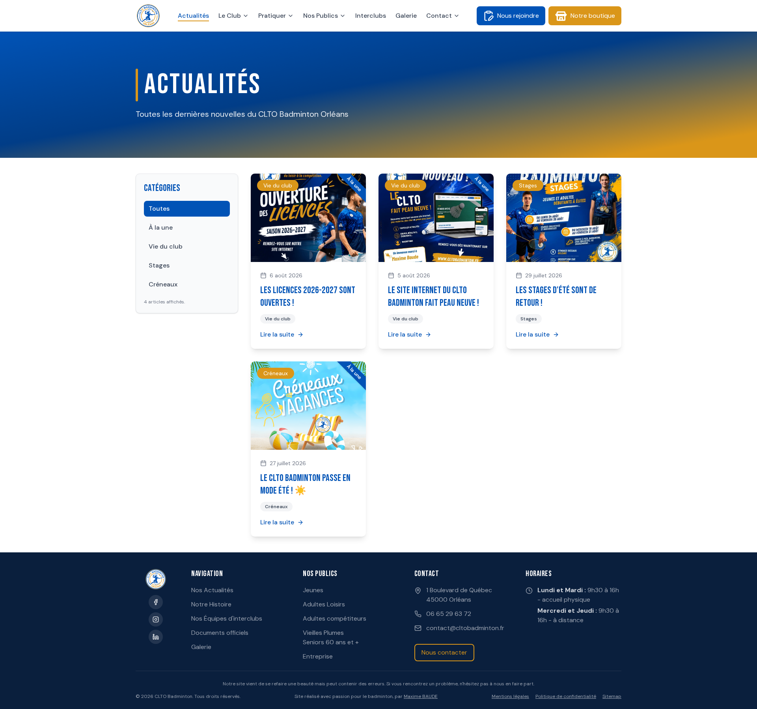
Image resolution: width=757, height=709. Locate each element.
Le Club (229, 15)
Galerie (406, 15)
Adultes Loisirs (324, 604)
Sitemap (611, 696)
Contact (439, 15)
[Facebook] (156, 602)
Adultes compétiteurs (334, 618)
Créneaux (163, 284)
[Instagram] (156, 619)
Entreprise (318, 656)
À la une (161, 227)
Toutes (159, 208)
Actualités (193, 15)
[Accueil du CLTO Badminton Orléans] (148, 15)
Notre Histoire (211, 604)
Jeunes (313, 590)
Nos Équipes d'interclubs (226, 618)
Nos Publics (320, 15)
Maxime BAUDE (421, 696)
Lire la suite (277, 334)
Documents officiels (219, 633)
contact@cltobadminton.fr (465, 628)
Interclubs (370, 15)
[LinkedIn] (156, 637)
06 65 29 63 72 (448, 614)
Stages (159, 265)
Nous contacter (444, 652)
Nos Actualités (212, 590)
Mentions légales (510, 696)
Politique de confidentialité (565, 696)
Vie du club (166, 246)
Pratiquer (272, 15)
